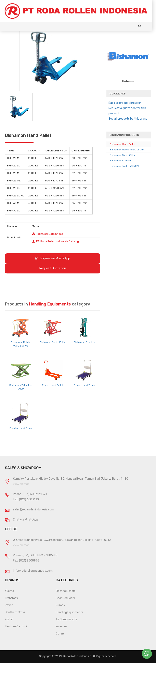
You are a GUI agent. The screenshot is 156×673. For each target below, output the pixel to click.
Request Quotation (52, 268)
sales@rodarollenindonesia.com (33, 509)
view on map (21, 484)
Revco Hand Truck (84, 385)
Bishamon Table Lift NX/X (125, 166)
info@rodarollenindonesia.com (33, 570)
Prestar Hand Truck (21, 428)
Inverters (62, 626)
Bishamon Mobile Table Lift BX (127, 149)
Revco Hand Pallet (52, 385)
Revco (9, 605)
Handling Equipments (69, 612)
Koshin (9, 619)
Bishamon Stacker (84, 342)
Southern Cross (15, 612)
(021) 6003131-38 (35, 494)
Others (60, 633)
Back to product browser (124, 103)
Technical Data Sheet (49, 233)
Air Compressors (66, 619)
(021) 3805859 (33, 555)
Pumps (60, 605)
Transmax (11, 598)
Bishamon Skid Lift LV (52, 342)
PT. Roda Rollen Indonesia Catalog (57, 241)
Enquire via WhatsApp (54, 258)
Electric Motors (66, 591)
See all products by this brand (127, 118)
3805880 (52, 555)
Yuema (9, 591)
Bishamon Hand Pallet (122, 144)
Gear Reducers (65, 598)
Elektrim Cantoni (16, 626)
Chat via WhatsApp (25, 519)
